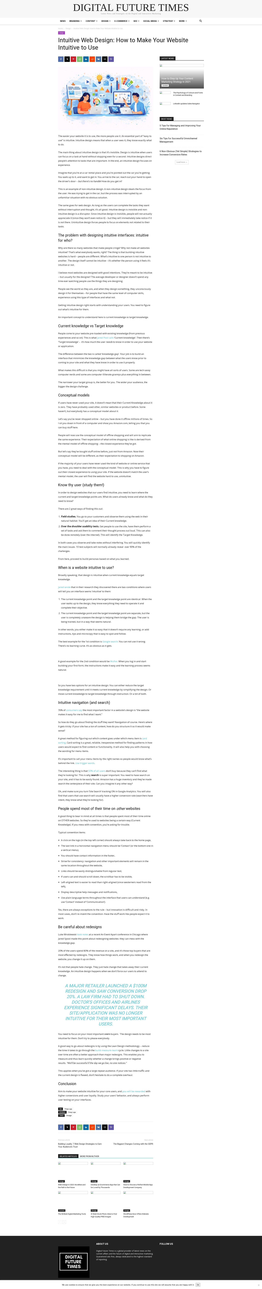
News (63, 21)
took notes (82, 934)
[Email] (105, 59)
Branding (74, 21)
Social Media (150, 21)
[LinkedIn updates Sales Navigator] (165, 106)
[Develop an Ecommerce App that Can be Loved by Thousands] (105, 1172)
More (182, 21)
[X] (67, 59)
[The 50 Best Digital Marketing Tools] (73, 1201)
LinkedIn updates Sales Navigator (186, 104)
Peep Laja (68, 1109)
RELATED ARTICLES (68, 1156)
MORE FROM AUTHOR (89, 1156)
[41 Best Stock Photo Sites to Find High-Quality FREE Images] (105, 1201)
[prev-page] (60, 1222)
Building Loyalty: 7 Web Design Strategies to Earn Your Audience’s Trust (80, 1145)
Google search (110, 641)
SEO (135, 21)
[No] (258, 1285)
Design (104, 21)
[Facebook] (61, 59)
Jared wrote (64, 587)
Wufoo (113, 661)
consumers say (74, 710)
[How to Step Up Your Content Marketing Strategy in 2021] (182, 76)
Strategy (168, 21)
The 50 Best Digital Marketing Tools (72, 1214)
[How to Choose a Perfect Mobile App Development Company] (138, 1172)
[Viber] (111, 59)
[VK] (98, 59)
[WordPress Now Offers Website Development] (138, 1201)
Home (60, 28)
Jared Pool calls (105, 337)
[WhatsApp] (79, 59)
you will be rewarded (133, 1091)
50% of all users (96, 770)
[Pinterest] (73, 59)
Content (90, 21)
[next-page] (64, 1222)
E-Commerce (120, 21)
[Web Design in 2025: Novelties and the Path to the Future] (73, 1172)
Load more (181, 162)
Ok (198, 1285)
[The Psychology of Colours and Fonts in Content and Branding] (165, 95)
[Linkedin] (86, 59)
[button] (200, 21)
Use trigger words (85, 763)
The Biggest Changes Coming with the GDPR (133, 1144)
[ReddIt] (92, 59)
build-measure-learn (106, 1050)
